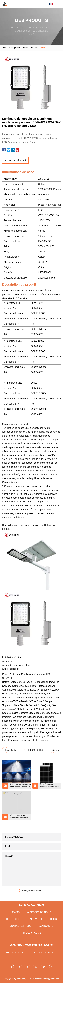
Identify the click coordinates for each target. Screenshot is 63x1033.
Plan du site (45, 926)
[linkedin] (19, 966)
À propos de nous (39, 912)
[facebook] (11, 966)
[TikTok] (51, 966)
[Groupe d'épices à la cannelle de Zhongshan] (4, 4)
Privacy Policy (31, 933)
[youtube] (35, 966)
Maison (5, 48)
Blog (53, 919)
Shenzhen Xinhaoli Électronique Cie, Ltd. (44, 953)
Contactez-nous (20, 926)
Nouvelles (37, 919)
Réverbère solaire (30, 48)
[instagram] (43, 966)
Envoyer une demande (15, 160)
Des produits (16, 48)
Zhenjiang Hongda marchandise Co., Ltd (14, 953)
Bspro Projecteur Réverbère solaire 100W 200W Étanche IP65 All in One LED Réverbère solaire (49, 786)
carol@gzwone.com (51, 979)
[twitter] (27, 966)
